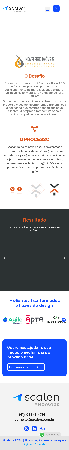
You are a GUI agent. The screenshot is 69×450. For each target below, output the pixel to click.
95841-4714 (35, 414)
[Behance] (42, 428)
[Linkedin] (34, 428)
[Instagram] (26, 428)
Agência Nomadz (34, 444)
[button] (47, 9)
